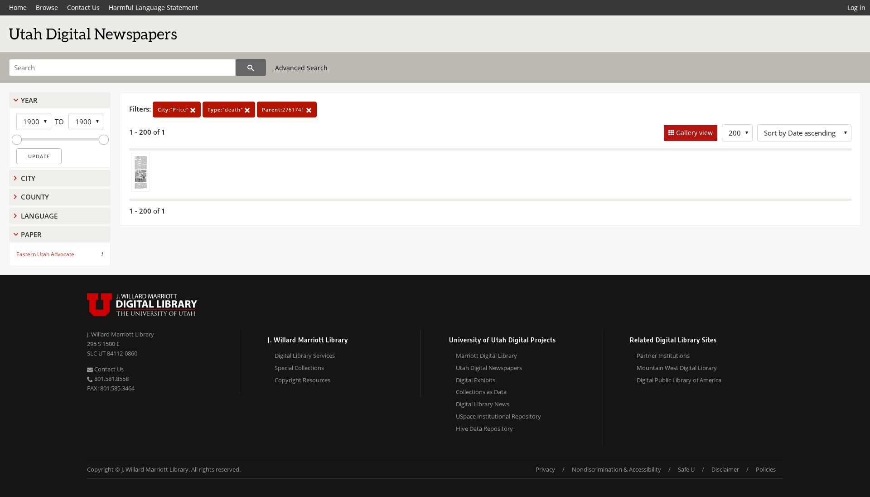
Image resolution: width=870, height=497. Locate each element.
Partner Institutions (663, 355)
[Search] (251, 67)
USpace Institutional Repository (498, 416)
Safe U (686, 469)
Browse (47, 7)
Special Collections (299, 368)
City (28, 178)
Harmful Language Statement (153, 7)
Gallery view (693, 132)
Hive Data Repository (484, 428)
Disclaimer (725, 469)
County (35, 196)
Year (29, 100)
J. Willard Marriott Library (120, 334)
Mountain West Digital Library (677, 368)
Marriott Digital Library (486, 355)
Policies (766, 469)
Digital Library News (482, 404)
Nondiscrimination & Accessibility (616, 469)
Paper (31, 234)
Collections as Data (481, 392)
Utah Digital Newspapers (489, 368)
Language (39, 215)
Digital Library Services (305, 355)
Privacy (545, 469)
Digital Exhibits (475, 380)
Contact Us (83, 7)
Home (18, 7)
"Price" (174, 109)
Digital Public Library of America (679, 380)
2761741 (284, 109)
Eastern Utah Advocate (45, 254)
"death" (226, 109)
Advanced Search (301, 67)
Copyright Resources (302, 380)
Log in (856, 7)
